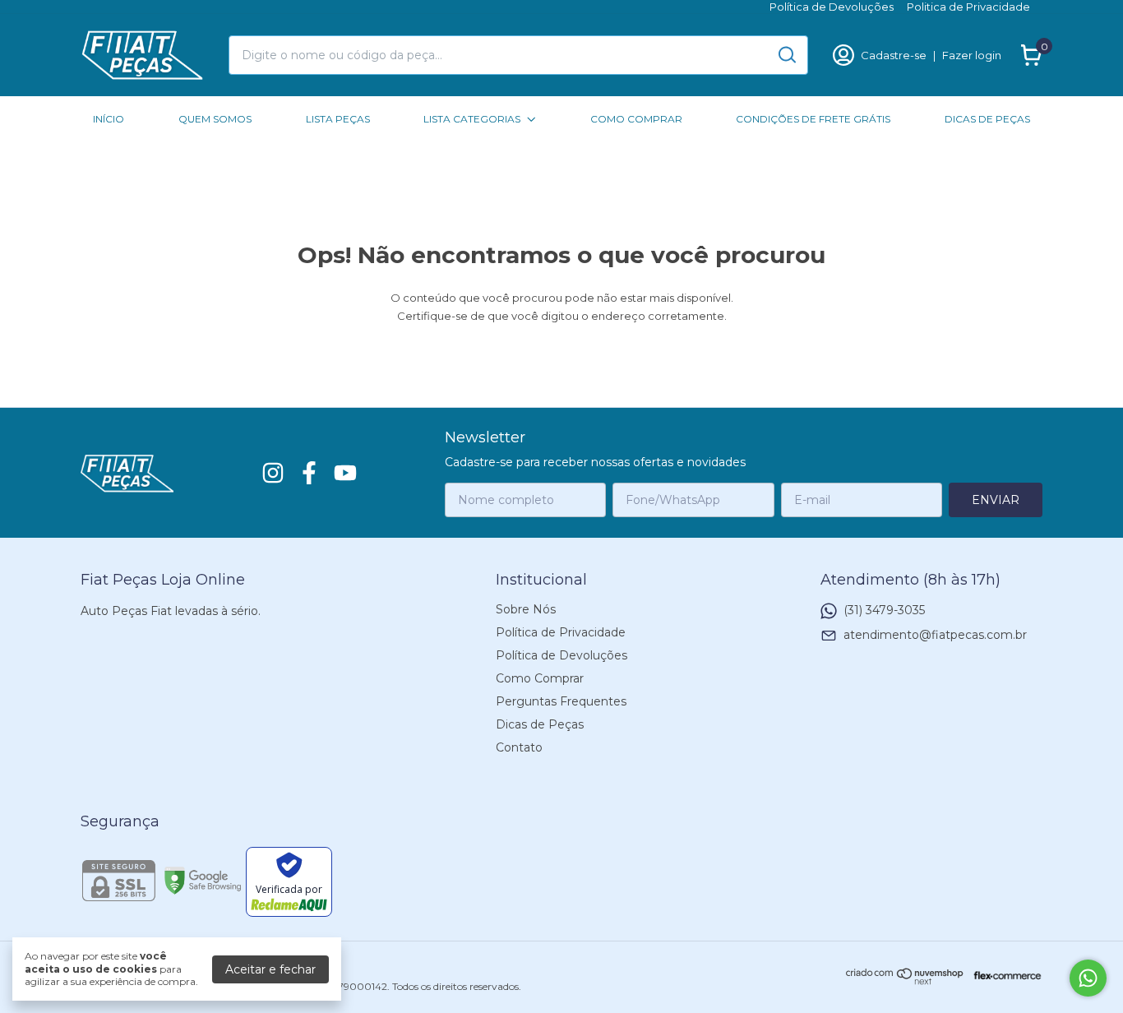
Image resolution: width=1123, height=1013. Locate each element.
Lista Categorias (471, 119)
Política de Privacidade (561, 632)
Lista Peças (338, 119)
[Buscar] (786, 54)
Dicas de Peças (987, 119)
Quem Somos (215, 119)
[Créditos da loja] (1003, 976)
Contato (519, 747)
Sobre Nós (526, 609)
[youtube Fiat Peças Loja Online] (345, 473)
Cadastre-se (894, 55)
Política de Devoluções (831, 6)
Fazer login (971, 55)
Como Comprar (636, 119)
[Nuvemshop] (905, 981)
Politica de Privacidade (968, 6)
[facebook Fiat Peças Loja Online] (309, 473)
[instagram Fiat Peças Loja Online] (273, 473)
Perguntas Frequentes (561, 701)
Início (108, 119)
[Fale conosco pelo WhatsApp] (1088, 978)
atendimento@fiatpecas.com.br (935, 634)
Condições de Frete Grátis (813, 119)
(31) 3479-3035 (884, 610)
